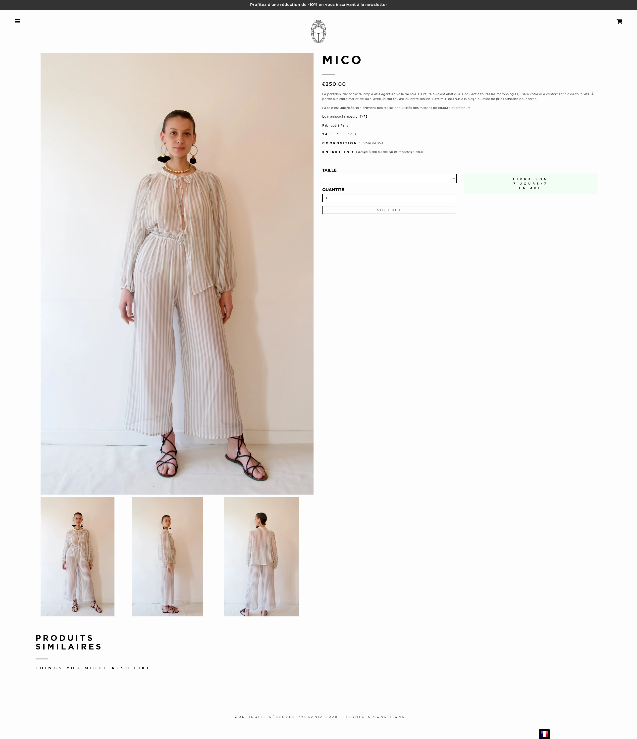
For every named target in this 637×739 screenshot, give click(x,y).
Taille (329, 170)
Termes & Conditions (375, 716)
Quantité (333, 189)
